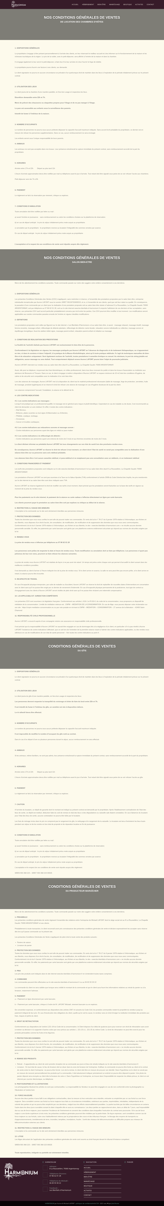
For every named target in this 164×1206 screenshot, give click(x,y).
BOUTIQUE (88, 1186)
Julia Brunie (115, 1203)
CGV (97, 1203)
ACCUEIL (87, 1167)
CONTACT (87, 1195)
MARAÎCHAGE (89, 1181)
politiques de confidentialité (85, 1203)
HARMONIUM (50, 1203)
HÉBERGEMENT (90, 1172)
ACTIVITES (88, 1190)
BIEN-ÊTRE (88, 1177)
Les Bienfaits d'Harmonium (60, 1190)
